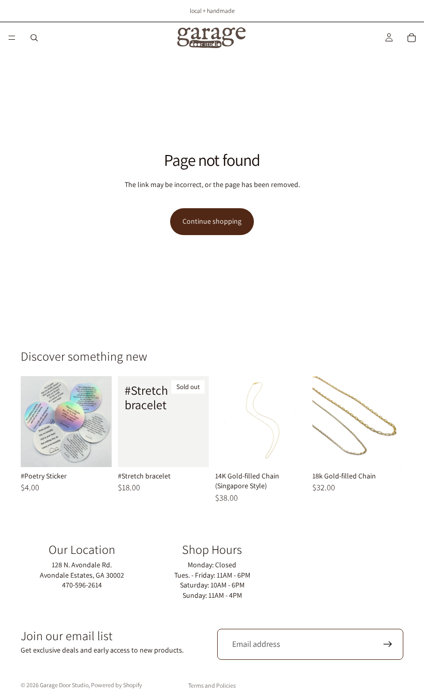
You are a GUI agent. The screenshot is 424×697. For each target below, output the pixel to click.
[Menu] (12, 38)
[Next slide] (392, 421)
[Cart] (411, 37)
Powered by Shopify (116, 685)
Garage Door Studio (64, 685)
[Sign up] (388, 644)
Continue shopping (212, 221)
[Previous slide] (323, 421)
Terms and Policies (212, 685)
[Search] (34, 37)
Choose (104, 450)
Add (298, 450)
